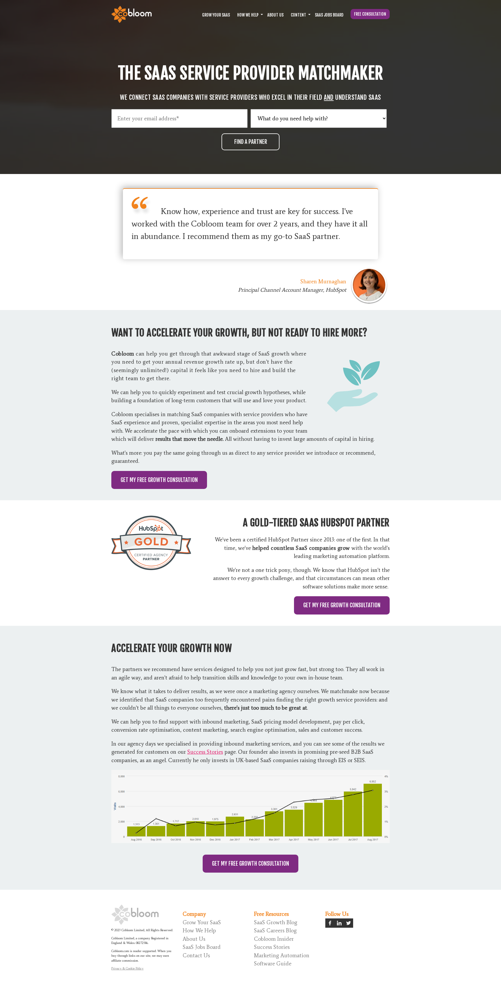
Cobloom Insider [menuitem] (274, 939)
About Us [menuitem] (194, 939)
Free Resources (271, 914)
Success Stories (205, 751)
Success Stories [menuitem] (272, 947)
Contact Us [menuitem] (196, 955)
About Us (275, 14)
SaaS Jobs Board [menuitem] (202, 947)
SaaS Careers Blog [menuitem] (275, 930)
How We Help (248, 14)
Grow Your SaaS (216, 14)
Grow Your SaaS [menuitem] (202, 922)
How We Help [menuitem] (199, 930)
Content (298, 14)
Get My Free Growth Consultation (159, 479)
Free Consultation (370, 14)
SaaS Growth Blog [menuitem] (275, 922)
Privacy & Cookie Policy (127, 968)
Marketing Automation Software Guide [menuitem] (281, 959)
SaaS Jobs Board (329, 14)
